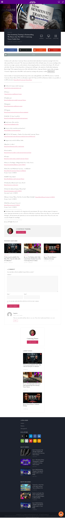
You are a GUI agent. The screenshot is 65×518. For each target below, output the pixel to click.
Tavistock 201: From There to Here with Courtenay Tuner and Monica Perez (38, 486)
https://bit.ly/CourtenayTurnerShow (23, 80)
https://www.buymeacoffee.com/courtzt (14, 146)
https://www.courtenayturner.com (12, 88)
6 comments (34, 489)
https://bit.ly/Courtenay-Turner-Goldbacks (15, 170)
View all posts (20, 232)
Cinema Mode (55, 38)
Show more (51, 71)
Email (25, 294)
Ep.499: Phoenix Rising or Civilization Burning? (50, 258)
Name (8, 294)
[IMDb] (35, 441)
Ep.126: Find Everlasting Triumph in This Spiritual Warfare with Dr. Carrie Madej (37, 472)
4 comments (34, 509)
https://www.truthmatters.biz (11, 124)
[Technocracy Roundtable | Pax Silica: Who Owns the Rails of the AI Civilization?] (32, 358)
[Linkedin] (39, 436)
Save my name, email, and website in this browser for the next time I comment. (24, 301)
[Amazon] (39, 441)
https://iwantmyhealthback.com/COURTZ (15, 164)
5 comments (34, 499)
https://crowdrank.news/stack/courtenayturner (16, 118)
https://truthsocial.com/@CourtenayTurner (15, 100)
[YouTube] (30, 441)
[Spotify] (22, 441)
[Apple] (26, 441)
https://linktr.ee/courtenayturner (12, 130)
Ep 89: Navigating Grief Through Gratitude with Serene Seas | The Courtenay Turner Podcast (38, 452)
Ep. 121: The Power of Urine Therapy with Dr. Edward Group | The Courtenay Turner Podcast (38, 462)
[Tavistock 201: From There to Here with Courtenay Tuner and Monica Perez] (26, 487)
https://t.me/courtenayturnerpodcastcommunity (16, 112)
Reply (15, 320)
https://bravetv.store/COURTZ (12, 205)
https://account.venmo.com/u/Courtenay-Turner (16, 158)
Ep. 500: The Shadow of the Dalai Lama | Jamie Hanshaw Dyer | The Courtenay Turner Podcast (32, 258)
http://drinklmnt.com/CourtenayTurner (14, 179)
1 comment (41, 38)
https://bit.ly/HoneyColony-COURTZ (45, 197)
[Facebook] (35, 436)
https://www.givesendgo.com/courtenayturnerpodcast (17, 152)
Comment (9, 274)
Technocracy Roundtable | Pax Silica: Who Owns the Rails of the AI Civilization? (12, 258)
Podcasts (10, 32)
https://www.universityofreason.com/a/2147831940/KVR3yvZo (19, 136)
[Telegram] (30, 436)
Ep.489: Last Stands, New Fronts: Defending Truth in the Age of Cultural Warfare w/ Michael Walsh (38, 495)
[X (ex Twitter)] (22, 436)
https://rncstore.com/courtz (11, 185)
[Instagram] (26, 436)
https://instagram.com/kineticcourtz (13, 106)
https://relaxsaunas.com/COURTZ (13, 191)
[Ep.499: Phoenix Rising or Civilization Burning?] (32, 397)
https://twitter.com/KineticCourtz (13, 94)
